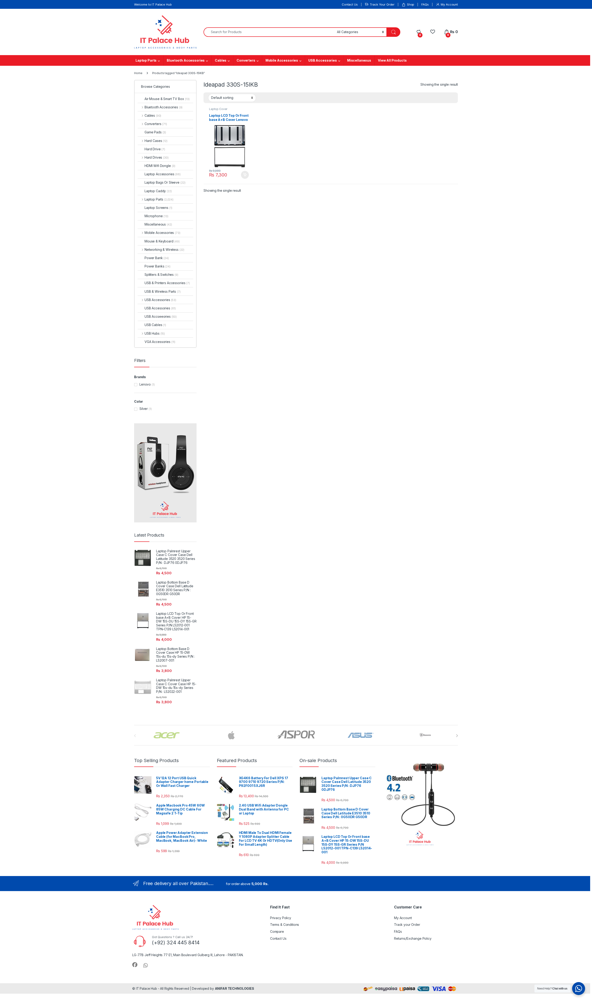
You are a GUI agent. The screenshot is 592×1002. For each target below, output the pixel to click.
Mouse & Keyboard (162, 241)
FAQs (425, 4)
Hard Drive (155, 149)
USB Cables (155, 325)
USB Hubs (155, 333)
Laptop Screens (158, 208)
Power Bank (157, 258)
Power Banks (157, 266)
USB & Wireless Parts (163, 291)
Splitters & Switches (161, 274)
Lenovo (145, 384)
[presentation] (457, 735)
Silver (143, 409)
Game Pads (155, 132)
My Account (449, 4)
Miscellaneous (359, 60)
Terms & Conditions (284, 925)
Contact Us (350, 4)
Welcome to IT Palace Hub (153, 4)
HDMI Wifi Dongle (160, 166)
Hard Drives (157, 157)
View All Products (392, 60)
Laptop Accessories (163, 174)
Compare (277, 931)
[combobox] (269, 32)
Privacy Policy (280, 918)
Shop (410, 4)
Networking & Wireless (164, 249)
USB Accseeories (161, 316)
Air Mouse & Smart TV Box (167, 99)
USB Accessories (322, 60)
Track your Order (407, 925)
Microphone (156, 216)
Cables (220, 60)
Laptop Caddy (158, 191)
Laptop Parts (146, 60)
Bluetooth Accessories (186, 60)
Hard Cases (156, 141)
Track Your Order (382, 4)
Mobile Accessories (281, 60)
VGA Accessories (160, 342)
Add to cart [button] (245, 175)
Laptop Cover (218, 109)
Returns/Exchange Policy (413, 938)
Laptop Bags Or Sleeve (165, 182)
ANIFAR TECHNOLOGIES (234, 988)
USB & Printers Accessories (167, 283)
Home (138, 73)
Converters (246, 60)
